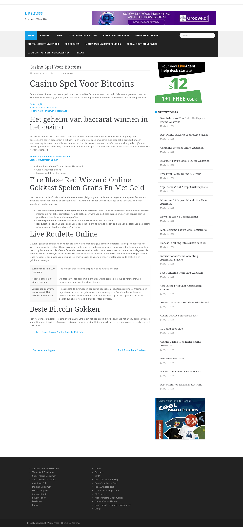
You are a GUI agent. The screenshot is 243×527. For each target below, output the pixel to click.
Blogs (80, 52)
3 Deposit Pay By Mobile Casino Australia (185, 160)
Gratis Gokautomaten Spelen (44, 159)
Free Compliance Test (116, 35)
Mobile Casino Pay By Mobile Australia (183, 229)
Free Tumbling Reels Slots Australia (181, 272)
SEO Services (72, 44)
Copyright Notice (40, 494)
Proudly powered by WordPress (43, 522)
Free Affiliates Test (147, 35)
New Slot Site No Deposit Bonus (179, 216)
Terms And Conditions (43, 472)
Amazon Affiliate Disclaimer (46, 468)
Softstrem (74, 522)
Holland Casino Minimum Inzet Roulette (49, 110)
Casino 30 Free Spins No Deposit (179, 315)
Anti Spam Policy (40, 483)
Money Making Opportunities (103, 44)
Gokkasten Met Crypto (44, 350)
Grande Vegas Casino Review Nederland (50, 156)
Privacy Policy (39, 497)
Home (31, 35)
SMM (59, 35)
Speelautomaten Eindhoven (43, 107)
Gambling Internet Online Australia (182, 147)
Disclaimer (37, 501)
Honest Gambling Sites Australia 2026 (183, 242)
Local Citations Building (82, 35)
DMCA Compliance (41, 490)
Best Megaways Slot (172, 358)
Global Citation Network (142, 44)
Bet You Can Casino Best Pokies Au (181, 371)
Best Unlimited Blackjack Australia (181, 384)
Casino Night (36, 104)
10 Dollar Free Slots (171, 328)
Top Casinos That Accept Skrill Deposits (184, 187)
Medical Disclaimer (41, 486)
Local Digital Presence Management (49, 52)
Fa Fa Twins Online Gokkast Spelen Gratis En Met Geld (56, 332)
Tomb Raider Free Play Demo (132, 350)
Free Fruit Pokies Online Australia (180, 173)
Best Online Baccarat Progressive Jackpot (184, 134)
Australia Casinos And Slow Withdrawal (184, 302)
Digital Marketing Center (43, 44)
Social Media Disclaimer (44, 475)
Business (34, 13)
